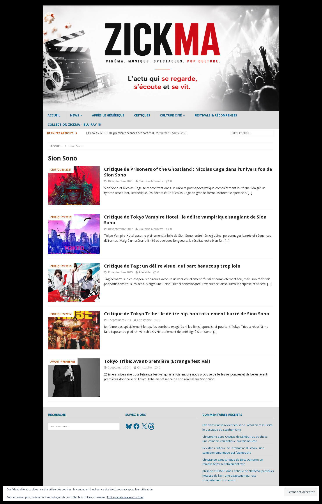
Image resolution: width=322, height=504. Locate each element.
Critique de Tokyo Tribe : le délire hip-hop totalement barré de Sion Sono (186, 314)
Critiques (142, 115)
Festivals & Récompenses (216, 115)
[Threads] (151, 426)
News (74, 115)
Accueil (54, 115)
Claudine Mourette (151, 181)
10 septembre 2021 (120, 181)
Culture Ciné (171, 115)
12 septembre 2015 (120, 272)
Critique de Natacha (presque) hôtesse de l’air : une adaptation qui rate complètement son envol (238, 475)
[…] (250, 193)
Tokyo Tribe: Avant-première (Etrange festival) (157, 361)
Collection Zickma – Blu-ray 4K (74, 124)
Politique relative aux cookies (125, 497)
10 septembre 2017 (120, 229)
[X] (144, 426)
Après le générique (108, 115)
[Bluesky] (128, 426)
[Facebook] (136, 426)
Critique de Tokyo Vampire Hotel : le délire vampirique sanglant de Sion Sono (185, 220)
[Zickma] (161, 108)
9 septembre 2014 (119, 320)
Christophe (144, 320)
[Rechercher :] (252, 133)
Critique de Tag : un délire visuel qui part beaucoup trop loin (172, 266)
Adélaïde (144, 272)
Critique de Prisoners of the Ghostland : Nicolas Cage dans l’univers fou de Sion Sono (188, 172)
